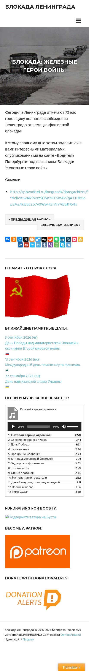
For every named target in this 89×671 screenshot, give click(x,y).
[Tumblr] (44, 244)
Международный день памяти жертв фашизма (42, 365)
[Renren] (20, 244)
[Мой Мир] (19, 239)
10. (27, 478)
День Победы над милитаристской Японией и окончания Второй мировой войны (41, 346)
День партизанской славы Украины (33, 382)
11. (34, 482)
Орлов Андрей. (70, 635)
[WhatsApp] (56, 244)
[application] (44, 426)
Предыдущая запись (31, 219)
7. (26, 463)
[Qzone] (80, 239)
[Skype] (62, 244)
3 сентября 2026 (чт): (21, 338)
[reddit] (50, 239)
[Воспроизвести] (13, 426)
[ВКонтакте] (7, 239)
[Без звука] (64, 426)
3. (19, 444)
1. (29, 435)
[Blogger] (32, 239)
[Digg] (44, 239)
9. (20, 473)
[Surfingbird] (32, 244)
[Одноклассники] (13, 239)
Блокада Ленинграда (40, 7)
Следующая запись (59, 225)
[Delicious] (38, 239)
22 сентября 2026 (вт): (23, 376)
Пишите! (28, 639)
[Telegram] (68, 244)
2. (27, 440)
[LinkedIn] (62, 239)
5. (24, 454)
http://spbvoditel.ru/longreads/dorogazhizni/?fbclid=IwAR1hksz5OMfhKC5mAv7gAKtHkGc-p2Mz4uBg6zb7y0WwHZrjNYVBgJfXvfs (49, 198)
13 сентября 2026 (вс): (22, 359)
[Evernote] (56, 239)
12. (20, 487)
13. (18, 492)
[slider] (73, 426)
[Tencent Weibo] (38, 244)
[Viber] (50, 244)
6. (30, 459)
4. (18, 449)
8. (18, 468)
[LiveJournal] (68, 239)
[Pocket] (74, 239)
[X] (26, 239)
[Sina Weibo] (26, 244)
